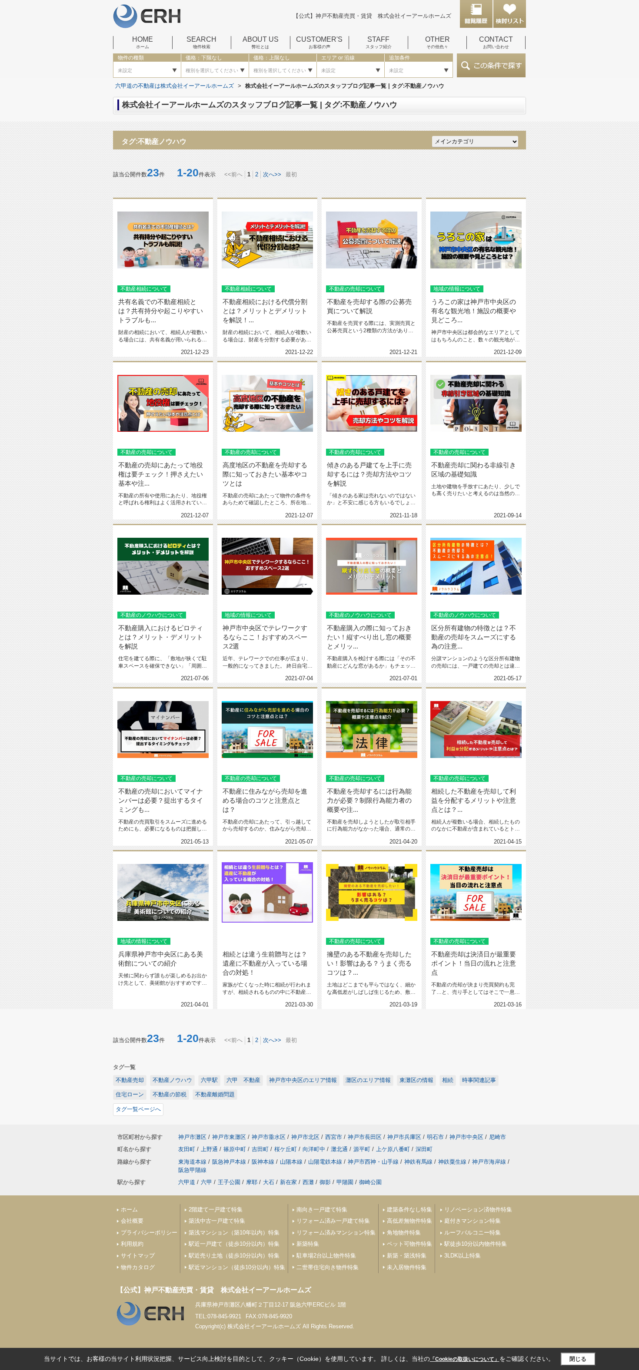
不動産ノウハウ (172, 1080)
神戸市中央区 (466, 1137)
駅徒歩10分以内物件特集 (475, 1244)
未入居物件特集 (406, 1267)
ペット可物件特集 (409, 1244)
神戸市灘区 (192, 1137)
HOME (142, 42)
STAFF (379, 42)
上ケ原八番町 (393, 1149)
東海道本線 (192, 1161)
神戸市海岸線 (489, 1161)
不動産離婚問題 (215, 1094)
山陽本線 (291, 1161)
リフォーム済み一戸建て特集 (333, 1221)
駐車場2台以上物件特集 (326, 1255)
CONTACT (496, 42)
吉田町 (260, 1149)
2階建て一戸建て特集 (216, 1209)
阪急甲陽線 (192, 1170)
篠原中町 (234, 1149)
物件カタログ (138, 1267)
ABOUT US (261, 42)
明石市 (435, 1137)
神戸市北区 (305, 1137)
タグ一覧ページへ (138, 1109)
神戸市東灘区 (229, 1137)
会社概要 (132, 1221)
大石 (268, 1182)
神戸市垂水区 (269, 1137)
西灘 (308, 1182)
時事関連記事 (479, 1080)
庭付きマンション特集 (472, 1221)
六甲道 (186, 1182)
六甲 (206, 1182)
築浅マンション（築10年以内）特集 (234, 1232)
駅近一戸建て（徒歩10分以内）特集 (234, 1244)
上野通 (209, 1149)
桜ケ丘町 (285, 1149)
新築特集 (307, 1244)
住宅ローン (130, 1094)
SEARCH (201, 42)
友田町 (186, 1149)
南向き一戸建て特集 (321, 1209)
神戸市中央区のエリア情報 (303, 1080)
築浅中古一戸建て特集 (217, 1221)
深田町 (424, 1149)
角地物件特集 (404, 1232)
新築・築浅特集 (406, 1255)
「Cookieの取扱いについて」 (464, 1359)
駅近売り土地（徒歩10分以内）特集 (234, 1255)
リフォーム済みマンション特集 (336, 1232)
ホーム (129, 1209)
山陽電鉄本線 (325, 1161)
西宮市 (333, 1137)
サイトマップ (138, 1255)
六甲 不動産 (243, 1080)
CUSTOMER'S (319, 42)
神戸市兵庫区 (404, 1137)
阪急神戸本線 (229, 1161)
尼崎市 (497, 1137)
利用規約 (132, 1244)
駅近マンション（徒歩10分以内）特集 (237, 1267)
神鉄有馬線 (418, 1161)
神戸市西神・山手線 (373, 1161)
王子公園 (229, 1182)
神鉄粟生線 (452, 1161)
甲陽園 (344, 1182)
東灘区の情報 (416, 1080)
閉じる (577, 1359)
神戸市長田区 (365, 1137)
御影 (325, 1182)
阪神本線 (263, 1161)
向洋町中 (314, 1149)
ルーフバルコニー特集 (472, 1232)
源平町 (361, 1149)
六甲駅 (209, 1080)
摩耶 (251, 1182)
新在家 (288, 1182)
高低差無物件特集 (409, 1221)
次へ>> (272, 174)
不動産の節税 (169, 1094)
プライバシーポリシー (149, 1232)
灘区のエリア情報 (368, 1080)
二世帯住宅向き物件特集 (327, 1267)
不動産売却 (130, 1080)
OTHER (437, 42)
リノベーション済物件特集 (478, 1209)
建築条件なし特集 (409, 1209)
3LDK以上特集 (462, 1255)
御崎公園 (370, 1182)
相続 (447, 1080)
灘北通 (339, 1149)
